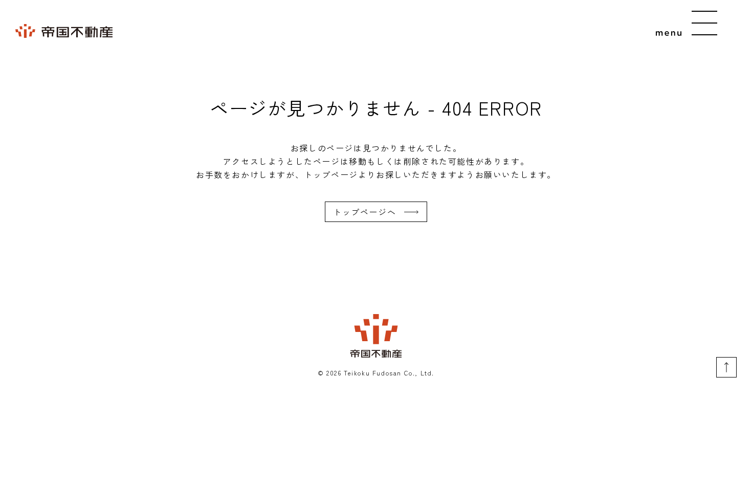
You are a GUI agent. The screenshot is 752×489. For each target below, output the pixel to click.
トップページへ (364, 212)
